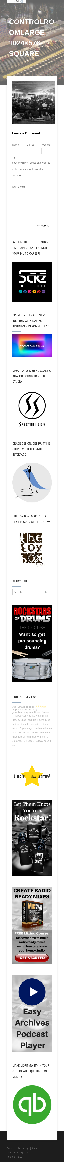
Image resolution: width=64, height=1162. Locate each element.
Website (45, 144)
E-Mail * (31, 144)
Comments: (18, 187)
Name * (16, 144)
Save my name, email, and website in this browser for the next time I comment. (31, 169)
